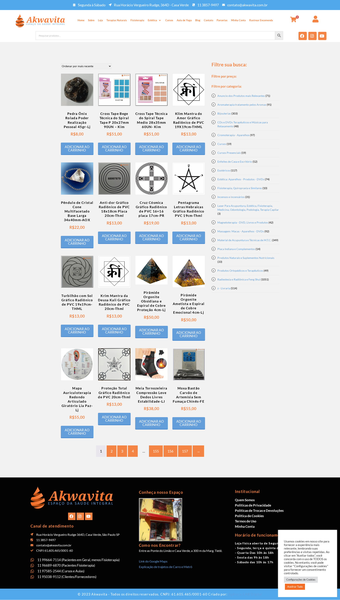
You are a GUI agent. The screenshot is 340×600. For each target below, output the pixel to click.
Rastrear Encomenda (261, 20)
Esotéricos (223, 170)
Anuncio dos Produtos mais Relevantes (241, 95)
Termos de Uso (245, 521)
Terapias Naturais (116, 20)
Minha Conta (238, 20)
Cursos (169, 20)
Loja (100, 20)
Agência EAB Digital (245, 594)
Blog (197, 20)
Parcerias (222, 20)
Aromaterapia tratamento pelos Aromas (241, 104)
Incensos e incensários (231, 197)
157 (185, 451)
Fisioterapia (137, 20)
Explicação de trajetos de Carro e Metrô (165, 567)
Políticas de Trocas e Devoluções (259, 510)
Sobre (91, 20)
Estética (152, 20)
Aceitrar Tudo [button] (295, 586)
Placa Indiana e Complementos (236, 249)
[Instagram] (312, 36)
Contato (208, 20)
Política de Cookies (249, 516)
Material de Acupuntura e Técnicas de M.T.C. (244, 240)
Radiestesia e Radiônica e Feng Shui (238, 279)
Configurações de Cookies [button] (300, 579)
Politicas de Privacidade (253, 505)
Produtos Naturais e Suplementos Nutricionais (245, 257)
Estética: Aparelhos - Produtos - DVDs (240, 179)
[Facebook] (302, 36)
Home (81, 20)
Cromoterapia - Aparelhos (233, 135)
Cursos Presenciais (229, 152)
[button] (155, 20)
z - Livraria (223, 288)
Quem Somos (245, 500)
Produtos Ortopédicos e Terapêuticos (240, 270)
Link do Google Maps (153, 561)
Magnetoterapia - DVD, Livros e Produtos (242, 222)
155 (156, 451)
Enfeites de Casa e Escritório (234, 161)
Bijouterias (224, 113)
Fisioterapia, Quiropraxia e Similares (239, 188)
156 (170, 451)
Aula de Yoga (184, 20)
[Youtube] (322, 36)
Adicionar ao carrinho (77, 148)
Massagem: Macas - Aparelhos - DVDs (240, 231)
